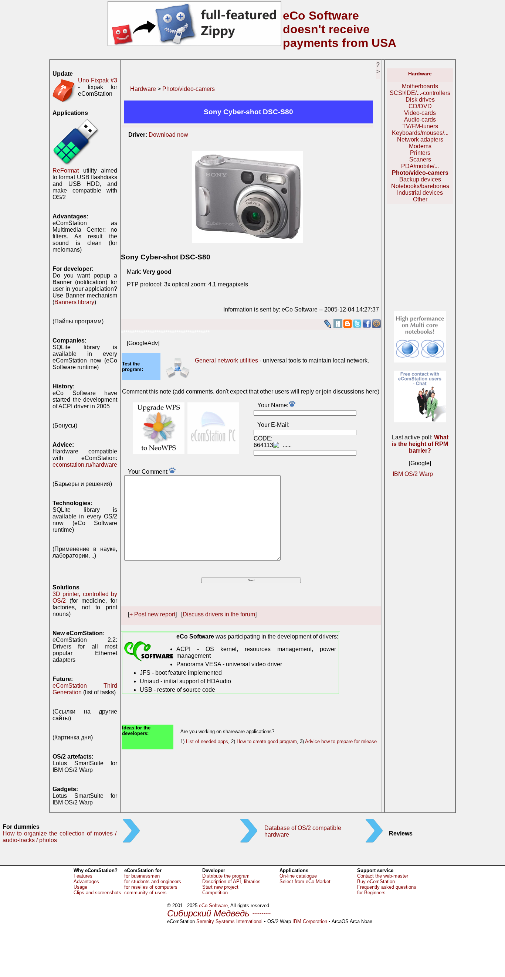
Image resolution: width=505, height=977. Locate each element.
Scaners (420, 159)
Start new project (220, 887)
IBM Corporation (309, 921)
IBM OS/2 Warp (413, 474)
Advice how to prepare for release (341, 741)
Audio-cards (420, 119)
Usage (80, 887)
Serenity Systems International (229, 921)
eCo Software (213, 905)
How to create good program (267, 741)
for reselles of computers (150, 887)
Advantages (86, 881)
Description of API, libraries (231, 881)
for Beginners (371, 892)
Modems (420, 146)
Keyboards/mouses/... (420, 133)
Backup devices (420, 179)
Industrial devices (420, 193)
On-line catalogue (298, 876)
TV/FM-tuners (420, 126)
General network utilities (226, 360)
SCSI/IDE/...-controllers (420, 93)
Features (83, 876)
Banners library (74, 302)
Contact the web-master (382, 876)
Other (420, 199)
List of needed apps (207, 741)
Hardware (143, 89)
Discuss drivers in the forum (219, 614)
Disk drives (420, 99)
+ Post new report (152, 614)
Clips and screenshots (97, 892)
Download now (168, 135)
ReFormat (65, 170)
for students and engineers (152, 881)
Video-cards (420, 113)
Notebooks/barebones (420, 186)
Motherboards (420, 86)
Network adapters (420, 139)
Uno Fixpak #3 (97, 80)
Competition (215, 892)
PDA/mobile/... (420, 166)
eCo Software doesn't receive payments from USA (339, 29)
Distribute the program (226, 876)
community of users (145, 892)
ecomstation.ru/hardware (84, 465)
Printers (420, 153)
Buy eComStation (376, 881)
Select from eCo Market (305, 881)
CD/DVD (420, 106)
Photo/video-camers (188, 89)
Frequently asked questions (386, 887)
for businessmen (142, 876)
